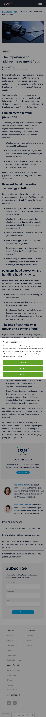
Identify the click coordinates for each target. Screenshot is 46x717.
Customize (23, 368)
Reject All (23, 374)
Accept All (23, 362)
